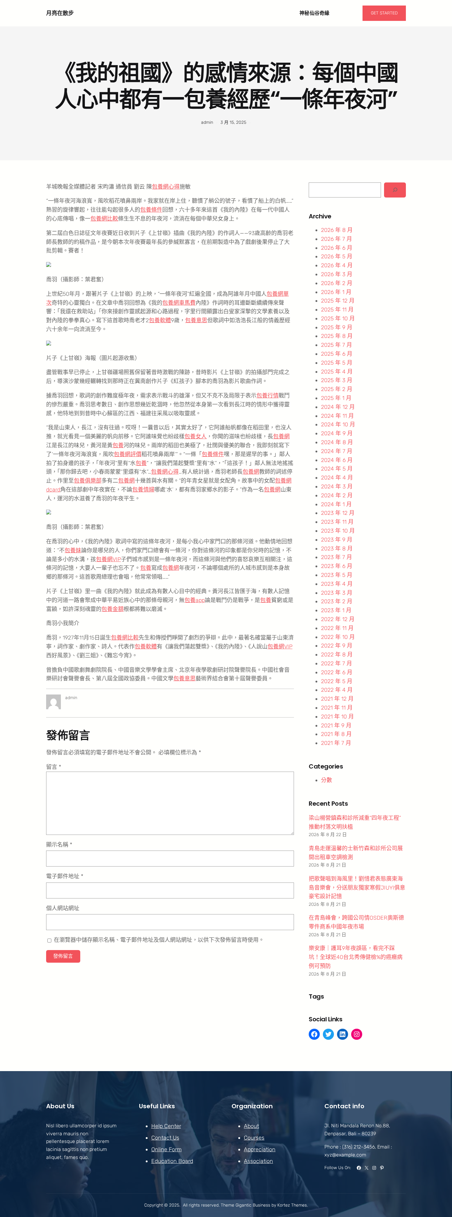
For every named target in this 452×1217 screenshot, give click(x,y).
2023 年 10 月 (338, 530)
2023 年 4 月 (337, 584)
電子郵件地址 (64, 876)
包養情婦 (143, 489)
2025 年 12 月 (338, 300)
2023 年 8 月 (337, 548)
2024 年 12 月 (338, 407)
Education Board (172, 1161)
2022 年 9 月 (336, 645)
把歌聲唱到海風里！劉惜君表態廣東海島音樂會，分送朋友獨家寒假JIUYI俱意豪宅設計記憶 (357, 887)
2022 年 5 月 (336, 681)
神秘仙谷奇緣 (314, 13)
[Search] (395, 190)
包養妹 (73, 550)
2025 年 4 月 (337, 371)
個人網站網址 (62, 908)
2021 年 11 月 (337, 707)
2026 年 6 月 (336, 248)
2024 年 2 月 (337, 495)
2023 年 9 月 (336, 539)
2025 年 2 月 (336, 389)
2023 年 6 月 (336, 566)
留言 (53, 767)
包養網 (281, 436)
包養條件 (151, 209)
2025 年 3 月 (336, 380)
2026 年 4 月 (337, 265)
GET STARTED (384, 13)
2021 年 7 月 (336, 743)
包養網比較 (104, 218)
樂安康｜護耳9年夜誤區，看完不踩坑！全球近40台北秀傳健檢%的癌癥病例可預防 (355, 957)
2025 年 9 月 (336, 327)
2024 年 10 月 (338, 424)
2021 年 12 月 (337, 698)
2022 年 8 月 (337, 654)
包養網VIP (108, 559)
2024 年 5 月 (337, 468)
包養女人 (195, 436)
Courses (254, 1137)
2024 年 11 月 (337, 416)
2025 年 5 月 (336, 362)
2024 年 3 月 (337, 486)
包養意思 (196, 320)
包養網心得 (166, 186)
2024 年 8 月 (337, 442)
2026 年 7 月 (336, 239)
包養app (194, 600)
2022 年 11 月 (337, 628)
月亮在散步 (60, 13)
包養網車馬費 (179, 302)
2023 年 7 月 (336, 557)
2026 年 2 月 (336, 283)
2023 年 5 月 (336, 575)
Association (258, 1161)
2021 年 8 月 (336, 734)
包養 (118, 445)
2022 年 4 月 (337, 690)
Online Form (166, 1149)
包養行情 (267, 395)
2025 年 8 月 (337, 336)
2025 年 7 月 (336, 345)
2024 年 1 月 (336, 504)
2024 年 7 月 (336, 451)
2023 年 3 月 (336, 592)
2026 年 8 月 (337, 230)
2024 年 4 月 (337, 477)
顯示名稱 (59, 844)
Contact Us (165, 1137)
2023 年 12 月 (338, 513)
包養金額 (112, 609)
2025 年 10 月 (338, 318)
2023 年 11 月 (337, 521)
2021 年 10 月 (337, 716)
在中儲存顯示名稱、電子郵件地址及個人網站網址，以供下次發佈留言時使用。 (159, 940)
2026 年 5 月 (336, 256)
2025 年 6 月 (336, 353)
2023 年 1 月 (336, 610)
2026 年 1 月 (336, 292)
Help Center (166, 1126)
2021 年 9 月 (336, 725)
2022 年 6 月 (336, 672)
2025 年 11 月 (337, 309)
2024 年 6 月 (337, 460)
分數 (326, 780)
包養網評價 (127, 454)
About (251, 1126)
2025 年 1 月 (336, 398)
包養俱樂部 (87, 480)
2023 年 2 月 (336, 601)
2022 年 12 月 (338, 619)
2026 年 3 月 (336, 274)
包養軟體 (160, 320)
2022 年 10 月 (338, 637)
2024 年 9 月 (337, 433)
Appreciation (260, 1149)
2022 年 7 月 (336, 663)
